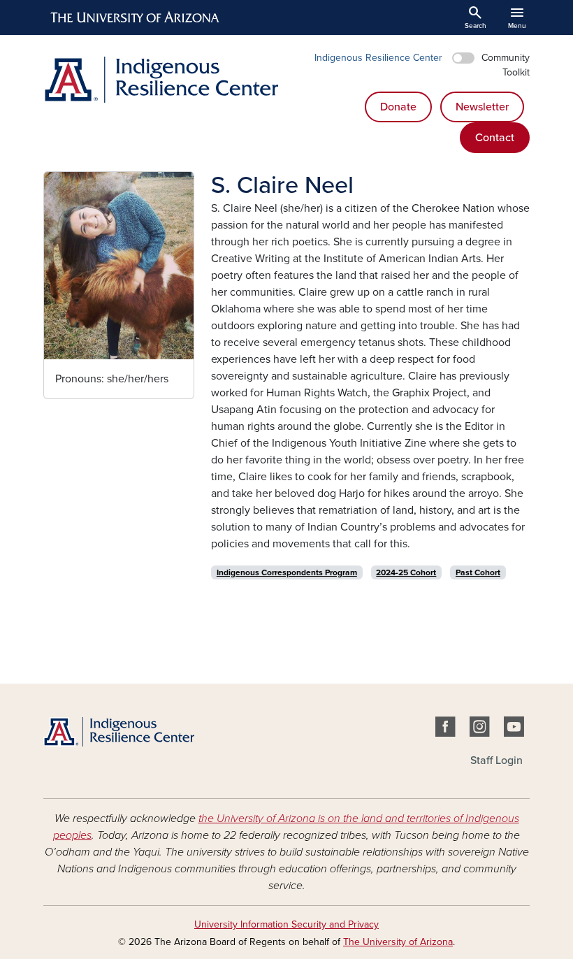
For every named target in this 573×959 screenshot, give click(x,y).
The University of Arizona (398, 942)
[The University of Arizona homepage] (135, 17)
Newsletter (482, 107)
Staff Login (496, 760)
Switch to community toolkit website (463, 58)
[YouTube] (514, 729)
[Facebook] (445, 729)
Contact (494, 138)
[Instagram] (480, 729)
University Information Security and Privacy (286, 924)
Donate (398, 107)
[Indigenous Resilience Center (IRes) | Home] (160, 80)
